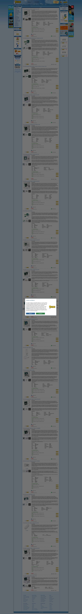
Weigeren (30, 313)
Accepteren (40, 313)
